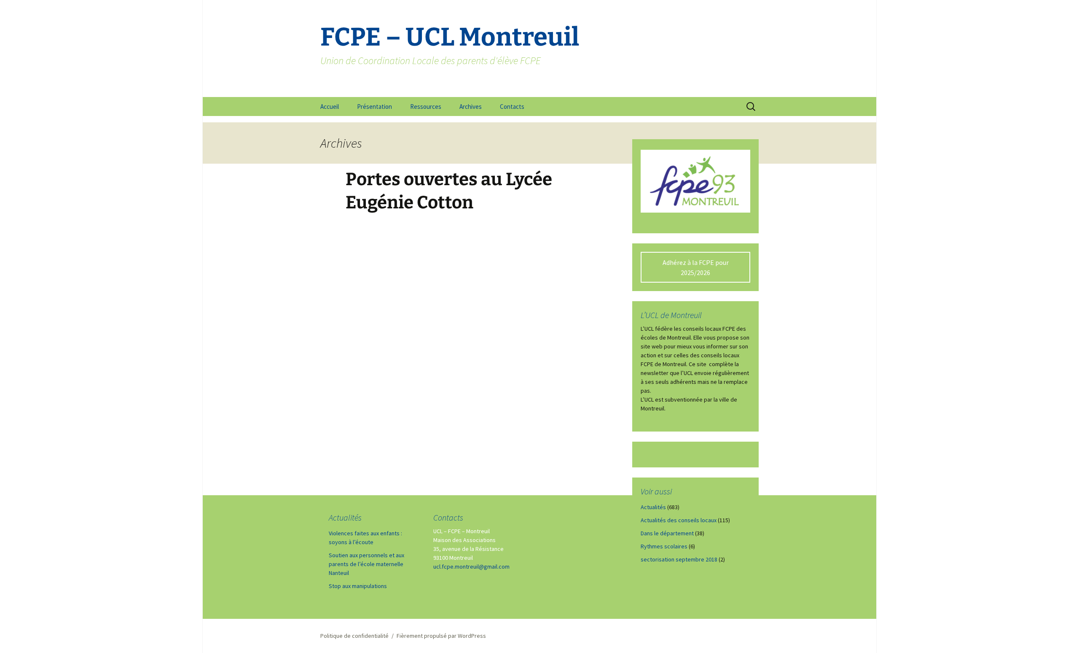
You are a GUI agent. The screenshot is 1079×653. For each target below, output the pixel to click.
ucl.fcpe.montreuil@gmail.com (471, 566)
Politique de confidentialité (354, 636)
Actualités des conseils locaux (679, 520)
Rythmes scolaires (664, 546)
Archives (470, 107)
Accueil (329, 107)
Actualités (653, 507)
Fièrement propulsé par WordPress (441, 636)
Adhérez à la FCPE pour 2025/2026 (696, 267)
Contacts (512, 107)
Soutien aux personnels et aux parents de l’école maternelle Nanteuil (366, 564)
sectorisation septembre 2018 (679, 559)
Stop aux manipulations (358, 586)
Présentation (374, 107)
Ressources (425, 107)
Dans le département (667, 533)
